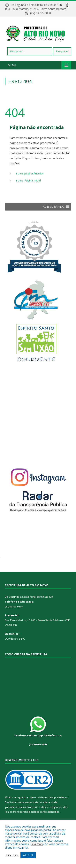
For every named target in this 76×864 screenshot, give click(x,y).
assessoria (31, 802)
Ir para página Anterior (29, 173)
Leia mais (37, 844)
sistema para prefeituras (53, 797)
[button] (53, 207)
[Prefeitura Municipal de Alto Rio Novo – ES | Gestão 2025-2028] (38, 33)
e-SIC (21, 638)
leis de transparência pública (22, 811)
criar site (29, 797)
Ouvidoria (11, 638)
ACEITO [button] (28, 855)
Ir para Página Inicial (28, 180)
